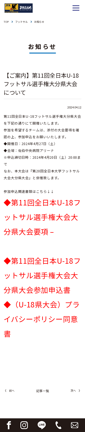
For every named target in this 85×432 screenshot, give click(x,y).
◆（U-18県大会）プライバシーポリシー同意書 (42, 319)
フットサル (21, 21)
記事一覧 (42, 391)
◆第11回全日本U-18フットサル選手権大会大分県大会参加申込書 (42, 275)
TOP (6, 21)
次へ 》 (75, 390)
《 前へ (9, 390)
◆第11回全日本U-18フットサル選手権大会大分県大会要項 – (42, 217)
